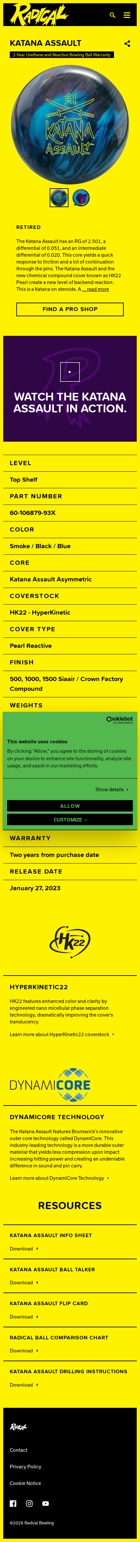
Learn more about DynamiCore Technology (57, 1178)
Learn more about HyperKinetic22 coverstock (59, 1034)
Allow (70, 806)
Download (21, 1248)
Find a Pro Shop (70, 309)
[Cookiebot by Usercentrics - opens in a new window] (104, 720)
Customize (68, 820)
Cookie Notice (25, 1483)
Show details (109, 789)
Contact (18, 1450)
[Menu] (127, 15)
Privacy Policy (25, 1466)
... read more (95, 289)
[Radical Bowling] (40, 14)
